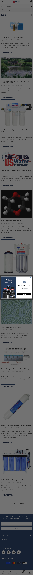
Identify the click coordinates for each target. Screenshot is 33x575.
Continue (24, 294)
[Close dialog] (31, 277)
